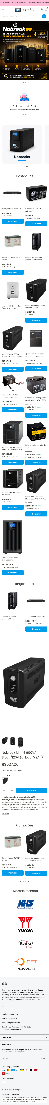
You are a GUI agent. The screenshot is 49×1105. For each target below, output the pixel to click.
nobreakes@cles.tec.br (11, 1022)
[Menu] (3, 10)
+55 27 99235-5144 (9, 1018)
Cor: (6, 775)
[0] (46, 9)
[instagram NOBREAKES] (2, 1006)
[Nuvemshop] (10, 1095)
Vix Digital (17, 1090)
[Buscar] (44, 16)
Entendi (32, 1101)
